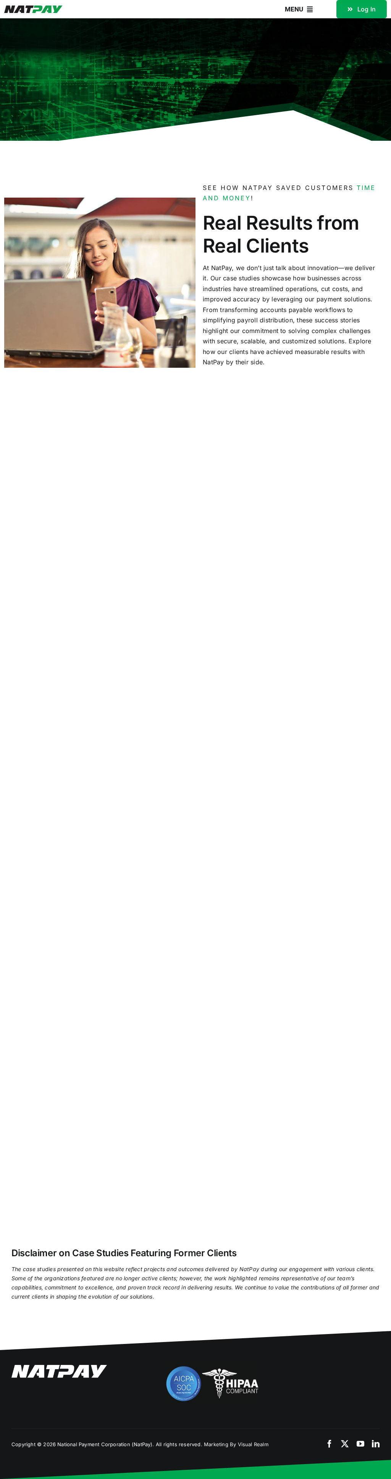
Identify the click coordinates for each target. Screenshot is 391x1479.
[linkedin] (376, 1444)
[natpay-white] (59, 1368)
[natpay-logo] (33, 8)
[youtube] (360, 1444)
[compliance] (212, 1368)
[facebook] (329, 1444)
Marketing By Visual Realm (236, 1444)
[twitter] (345, 1444)
